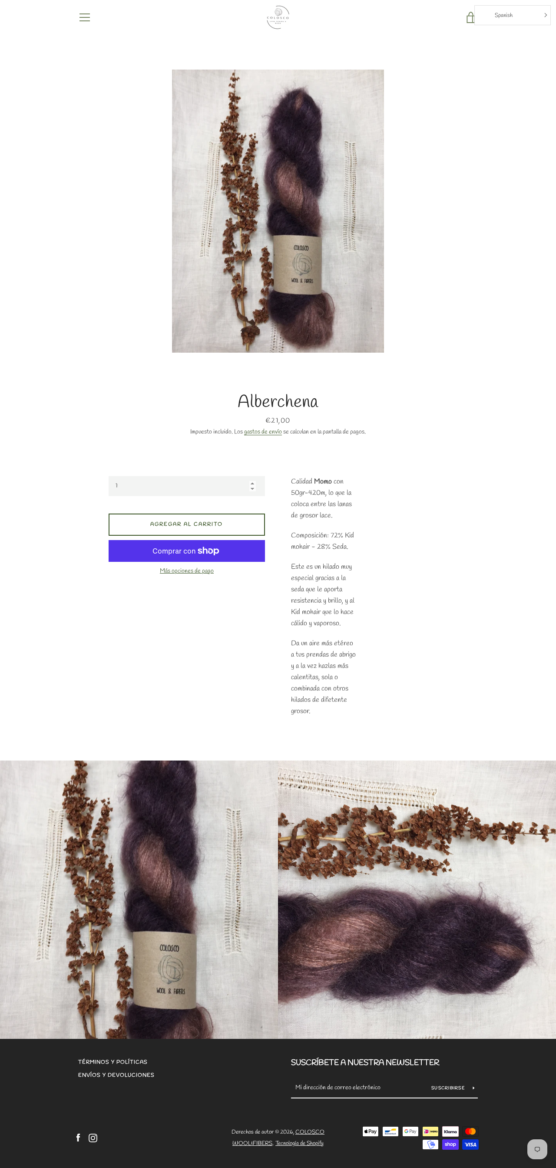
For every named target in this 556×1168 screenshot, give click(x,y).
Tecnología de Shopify (299, 1143)
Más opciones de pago (187, 571)
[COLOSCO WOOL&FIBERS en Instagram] (93, 1137)
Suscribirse (448, 1088)
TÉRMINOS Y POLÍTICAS (113, 1062)
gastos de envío (263, 432)
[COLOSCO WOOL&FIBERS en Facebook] (78, 1137)
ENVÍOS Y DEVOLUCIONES (116, 1075)
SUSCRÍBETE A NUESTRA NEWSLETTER (365, 1063)
